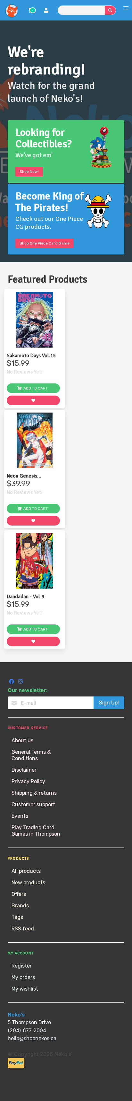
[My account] (46, 11)
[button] (126, 8)
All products (26, 871)
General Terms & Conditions (31, 755)
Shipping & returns (34, 793)
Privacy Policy (28, 781)
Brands (20, 906)
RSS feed (23, 929)
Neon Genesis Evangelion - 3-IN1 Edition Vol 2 (27, 476)
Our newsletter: (28, 690)
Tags (17, 917)
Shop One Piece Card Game (45, 243)
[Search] (110, 10)
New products (28, 883)
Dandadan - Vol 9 (25, 596)
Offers (19, 894)
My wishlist (25, 989)
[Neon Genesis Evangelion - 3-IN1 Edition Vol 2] (34, 440)
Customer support (33, 804)
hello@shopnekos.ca (32, 1038)
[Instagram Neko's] (20, 682)
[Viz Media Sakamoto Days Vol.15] (34, 320)
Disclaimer (24, 770)
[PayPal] (16, 1066)
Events (20, 816)
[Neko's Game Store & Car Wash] (11, 10)
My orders (23, 977)
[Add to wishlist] (33, 400)
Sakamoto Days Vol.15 (31, 355)
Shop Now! (29, 171)
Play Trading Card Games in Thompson (36, 830)
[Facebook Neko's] (12, 682)
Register (22, 966)
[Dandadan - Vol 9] (34, 561)
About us (22, 740)
